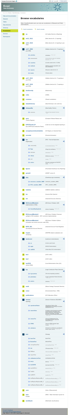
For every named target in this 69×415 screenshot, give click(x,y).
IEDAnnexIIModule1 (32, 203)
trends (32, 73)
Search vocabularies (28, 29)
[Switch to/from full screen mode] (57, 1)
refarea (32, 155)
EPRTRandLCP (31, 124)
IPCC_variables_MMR (35, 184)
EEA (10, 1)
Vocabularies (7, 30)
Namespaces (6, 36)
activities (32, 55)
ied (27, 198)
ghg (27, 177)
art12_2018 (29, 43)
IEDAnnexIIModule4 (32, 220)
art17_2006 (29, 49)
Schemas (5, 27)
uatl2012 (32, 249)
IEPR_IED (29, 226)
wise (27, 394)
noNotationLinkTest (35, 358)
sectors (32, 281)
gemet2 (28, 173)
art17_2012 (29, 78)
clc (31, 243)
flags (31, 149)
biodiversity (29, 90)
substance (33, 328)
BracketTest (33, 341)
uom (27, 390)
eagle (31, 246)
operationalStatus (35, 305)
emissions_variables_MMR (37, 181)
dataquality (29, 108)
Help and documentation (9, 16)
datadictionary (30, 103)
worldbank (29, 401)
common (28, 99)
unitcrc (32, 162)
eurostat (28, 135)
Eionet (9, 12)
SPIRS (32, 323)
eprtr (27, 118)
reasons (32, 70)
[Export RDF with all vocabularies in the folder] (63, 51)
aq (26, 34)
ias (27, 194)
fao (27, 139)
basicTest (32, 338)
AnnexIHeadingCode (35, 209)
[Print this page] (55, 1)
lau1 (27, 254)
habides (28, 190)
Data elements (7, 24)
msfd (27, 286)
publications (30, 295)
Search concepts (40, 29)
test (27, 334)
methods (32, 66)
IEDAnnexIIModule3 (32, 214)
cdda (27, 95)
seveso (28, 299)
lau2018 (28, 263)
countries (32, 62)
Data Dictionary (15, 12)
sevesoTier (33, 318)
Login (52, 1)
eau (31, 348)
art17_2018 (29, 84)
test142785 (33, 364)
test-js (31, 361)
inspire (28, 233)
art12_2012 (29, 38)
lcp (27, 269)
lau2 (27, 259)
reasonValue (33, 310)
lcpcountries (33, 273)
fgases (28, 168)
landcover (29, 239)
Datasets (5, 19)
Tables (5, 21)
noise (27, 291)
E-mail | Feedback (8, 410)
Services (5, 33)
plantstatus (33, 276)
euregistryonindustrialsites (34, 131)
